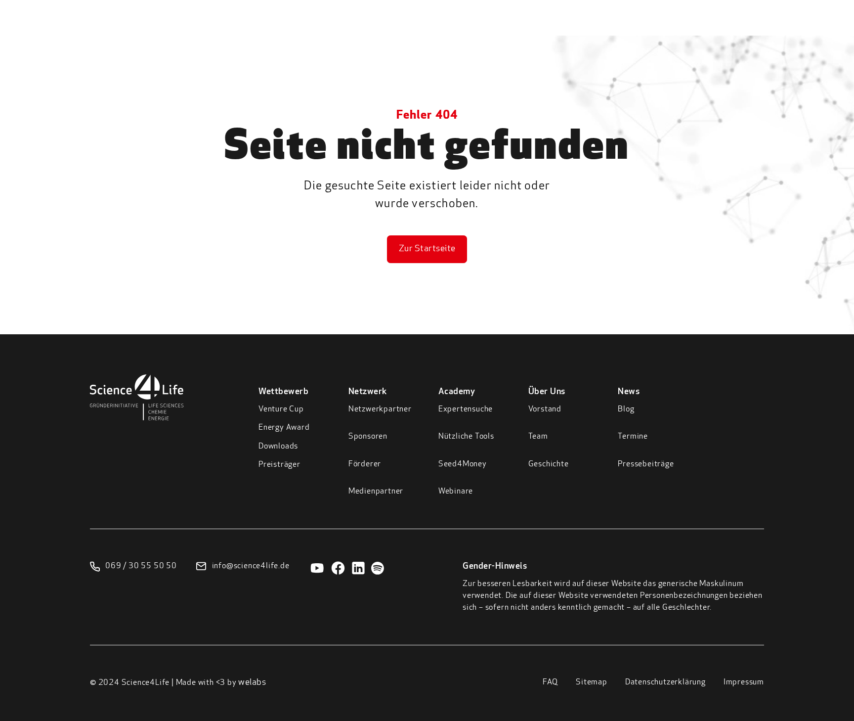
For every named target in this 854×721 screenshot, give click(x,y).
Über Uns (689, 29)
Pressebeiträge (646, 464)
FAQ (550, 682)
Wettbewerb (517, 29)
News (736, 29)
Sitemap (591, 682)
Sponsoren (367, 437)
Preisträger (279, 465)
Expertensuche (465, 409)
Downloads (278, 447)
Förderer (364, 464)
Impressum (744, 682)
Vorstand (544, 409)
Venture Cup (281, 409)
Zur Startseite (427, 249)
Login (787, 27)
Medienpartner (375, 492)
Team (538, 437)
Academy (634, 29)
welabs (252, 682)
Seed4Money (462, 464)
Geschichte (548, 464)
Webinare (455, 492)
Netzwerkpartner (380, 409)
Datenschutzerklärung (665, 682)
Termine (633, 437)
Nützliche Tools (466, 437)
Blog (626, 409)
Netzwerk (579, 29)
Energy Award (284, 428)
